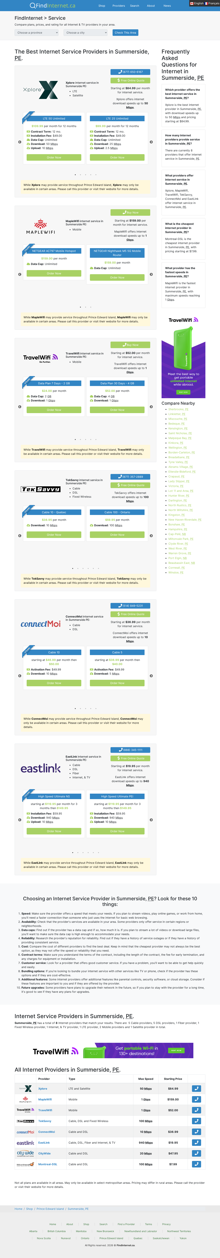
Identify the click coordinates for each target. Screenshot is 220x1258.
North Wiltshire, (180, 510)
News (167, 5)
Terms (148, 1224)
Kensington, (178, 428)
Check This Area (125, 32)
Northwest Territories (179, 1231)
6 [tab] (98, 568)
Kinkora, (175, 442)
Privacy (166, 1224)
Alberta (33, 1231)
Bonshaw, (176, 524)
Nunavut (66, 1238)
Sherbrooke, (178, 409)
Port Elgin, (177, 558)
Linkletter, (176, 414)
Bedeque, (176, 423)
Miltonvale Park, (181, 539)
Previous (19, 142)
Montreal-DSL (47, 1164)
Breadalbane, (179, 457)
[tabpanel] (54, 138)
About (151, 5)
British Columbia (57, 1231)
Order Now (54, 157)
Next (151, 142)
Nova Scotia (44, 1238)
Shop (101, 5)
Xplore (42, 1088)
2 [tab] (80, 174)
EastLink (44, 1142)
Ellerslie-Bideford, (182, 471)
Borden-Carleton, (181, 452)
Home (53, 1224)
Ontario (85, 1238)
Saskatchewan (161, 1238)
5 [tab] (96, 174)
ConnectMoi (46, 1132)
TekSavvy (44, 1121)
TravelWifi (45, 1110)
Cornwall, (176, 567)
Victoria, (176, 486)
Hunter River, (178, 495)
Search (134, 5)
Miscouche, (177, 418)
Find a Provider (126, 1224)
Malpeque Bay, (180, 438)
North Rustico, (179, 505)
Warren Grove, (179, 553)
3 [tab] (85, 174)
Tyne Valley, (178, 462)
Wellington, (177, 447)
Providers (119, 5)
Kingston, (176, 515)
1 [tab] (75, 174)
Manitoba (81, 1231)
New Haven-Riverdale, (185, 519)
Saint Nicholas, (180, 433)
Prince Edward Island (111, 1238)
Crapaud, (176, 476)
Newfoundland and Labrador (140, 1231)
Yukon (183, 1238)
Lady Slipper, (179, 481)
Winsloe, (176, 572)
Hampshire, (177, 529)
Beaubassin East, (181, 563)
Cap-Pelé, (177, 534)
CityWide (44, 1153)
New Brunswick (105, 1231)
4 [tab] (90, 174)
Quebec (138, 1238)
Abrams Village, (180, 466)
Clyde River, (178, 543)
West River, (177, 548)
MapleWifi (45, 1099)
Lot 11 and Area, (181, 490)
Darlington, (177, 500)
